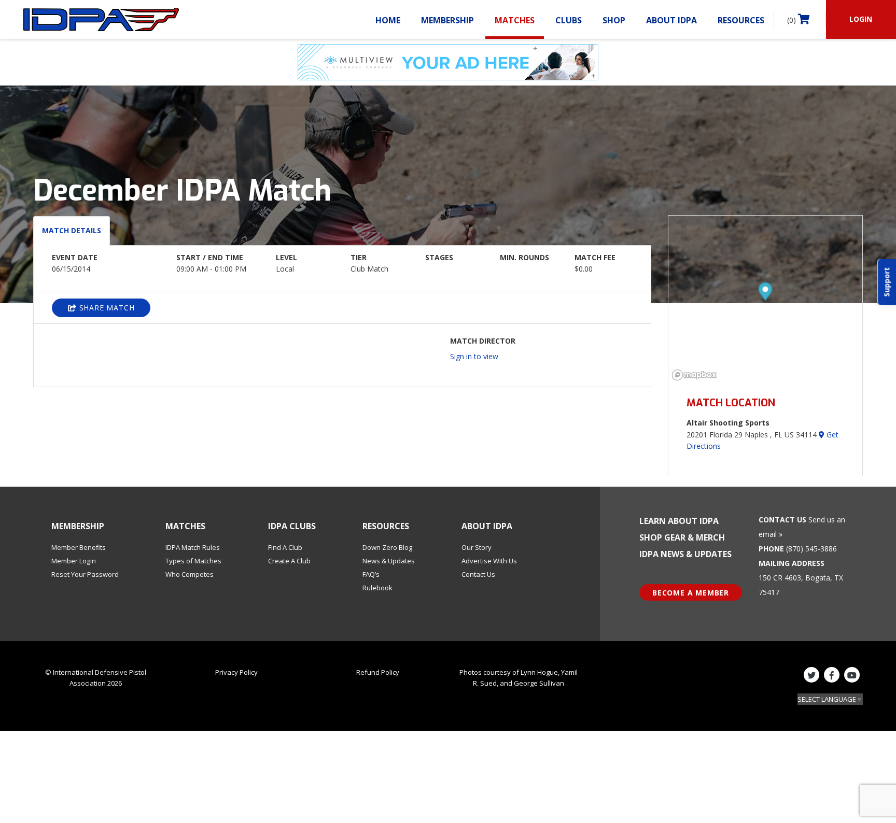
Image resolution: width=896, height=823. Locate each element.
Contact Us (478, 574)
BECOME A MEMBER (690, 593)
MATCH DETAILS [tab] (71, 230)
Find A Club (285, 547)
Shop (614, 20)
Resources (741, 20)
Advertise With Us (489, 560)
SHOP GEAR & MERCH (682, 537)
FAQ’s (371, 574)
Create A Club (289, 560)
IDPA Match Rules (192, 547)
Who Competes (189, 574)
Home (387, 20)
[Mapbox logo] (694, 375)
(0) (792, 20)
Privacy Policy (236, 672)
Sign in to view (474, 356)
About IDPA (671, 20)
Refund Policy (377, 672)
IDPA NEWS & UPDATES (685, 554)
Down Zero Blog (387, 547)
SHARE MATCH (106, 308)
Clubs (568, 20)
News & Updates (388, 560)
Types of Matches (193, 560)
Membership (447, 20)
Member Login (73, 560)
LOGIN (860, 19)
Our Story (476, 547)
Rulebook (377, 587)
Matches (515, 20)
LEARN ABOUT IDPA (679, 521)
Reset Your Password (85, 574)
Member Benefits (78, 547)
